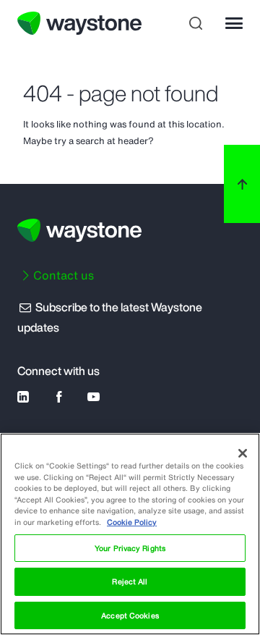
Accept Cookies (129, 615)
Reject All (129, 581)
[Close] (243, 453)
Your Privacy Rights (130, 548)
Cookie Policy (132, 522)
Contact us (63, 275)
